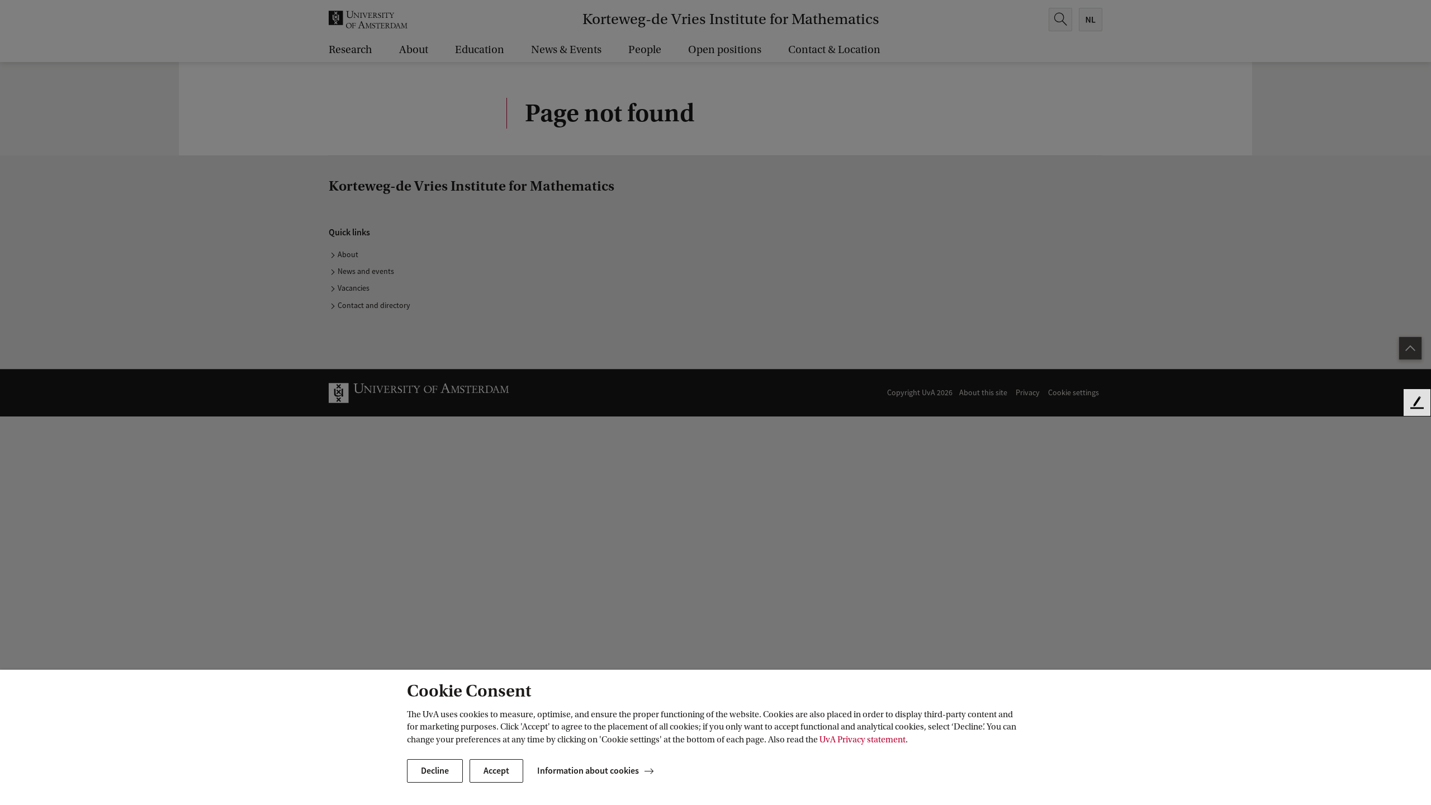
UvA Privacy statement (862, 740)
